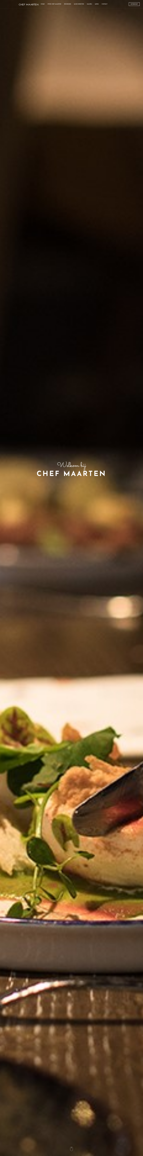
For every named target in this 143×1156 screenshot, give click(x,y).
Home (43, 4)
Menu (97, 4)
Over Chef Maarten (54, 4)
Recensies (67, 4)
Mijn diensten (79, 4)
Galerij (89, 4)
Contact (104, 4)
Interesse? (134, 4)
